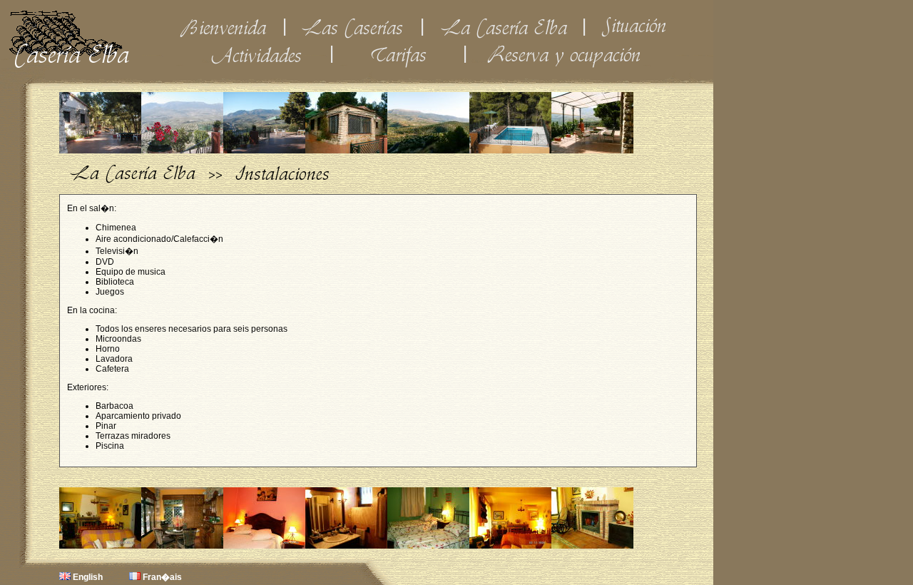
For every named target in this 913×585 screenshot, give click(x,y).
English (87, 577)
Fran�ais (161, 577)
